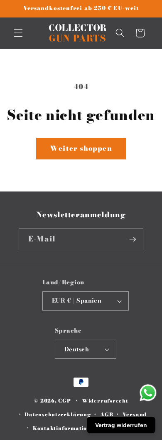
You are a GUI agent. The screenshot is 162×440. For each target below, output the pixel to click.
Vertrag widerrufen (121, 425)
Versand (135, 414)
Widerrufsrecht (105, 401)
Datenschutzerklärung (58, 414)
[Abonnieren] (132, 239)
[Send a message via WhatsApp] (148, 393)
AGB (106, 414)
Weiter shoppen (81, 148)
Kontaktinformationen (65, 428)
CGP (64, 401)
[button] (18, 33)
